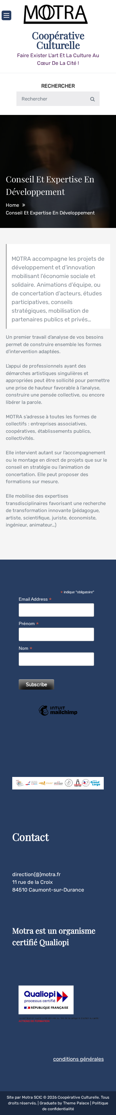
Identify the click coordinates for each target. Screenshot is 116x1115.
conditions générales (78, 1059)
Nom (25, 648)
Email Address (35, 599)
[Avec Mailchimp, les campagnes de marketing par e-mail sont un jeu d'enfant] (58, 715)
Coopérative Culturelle (58, 40)
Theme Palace (76, 1103)
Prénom (29, 624)
